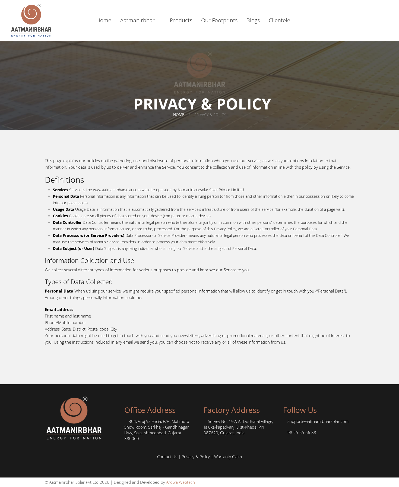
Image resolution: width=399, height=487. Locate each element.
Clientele (279, 20)
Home (103, 20)
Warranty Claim (228, 456)
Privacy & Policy (196, 456)
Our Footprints (219, 20)
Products (181, 20)
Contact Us (167, 456)
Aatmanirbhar (137, 20)
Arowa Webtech (180, 482)
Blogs (253, 20)
